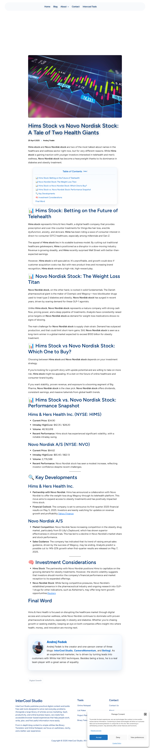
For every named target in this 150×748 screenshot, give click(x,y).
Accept (98, 737)
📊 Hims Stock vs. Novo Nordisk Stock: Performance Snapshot (63, 189)
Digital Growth (35, 680)
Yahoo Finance (66, 513)
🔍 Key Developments (45, 193)
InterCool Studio (63, 650)
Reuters (51, 593)
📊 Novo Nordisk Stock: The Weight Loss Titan (56, 182)
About (111, 710)
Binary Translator (84, 720)
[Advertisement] (75, 31)
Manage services (96, 730)
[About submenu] (68, 6)
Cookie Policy (116, 743)
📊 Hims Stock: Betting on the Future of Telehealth (58, 178)
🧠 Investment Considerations (49, 197)
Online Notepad (84, 705)
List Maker (81, 710)
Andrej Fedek (48, 140)
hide (85, 171)
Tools (80, 700)
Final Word (40, 201)
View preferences (137, 737)
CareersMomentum (85, 650)
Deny (118, 737)
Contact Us (114, 705)
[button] (145, 714)
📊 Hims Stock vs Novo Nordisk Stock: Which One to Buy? (61, 186)
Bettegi (106, 650)
